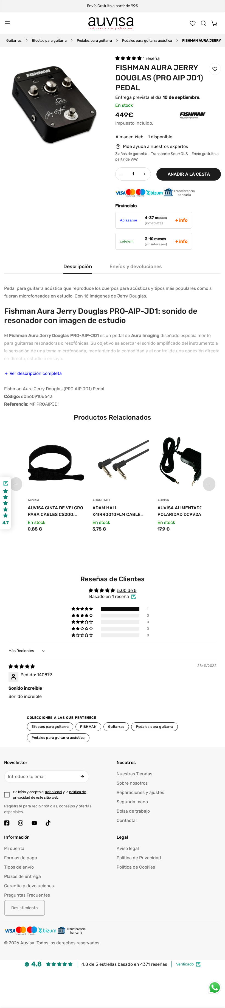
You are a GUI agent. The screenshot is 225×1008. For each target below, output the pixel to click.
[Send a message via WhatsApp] (214, 987)
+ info (181, 220)
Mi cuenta (14, 848)
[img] (22, 666)
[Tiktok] (48, 823)
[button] (203, 23)
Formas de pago (20, 857)
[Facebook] (7, 823)
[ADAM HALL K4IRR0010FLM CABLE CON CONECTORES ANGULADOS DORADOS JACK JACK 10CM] (120, 464)
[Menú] (7, 23)
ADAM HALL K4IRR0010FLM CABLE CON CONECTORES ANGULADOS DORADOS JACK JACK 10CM (116, 511)
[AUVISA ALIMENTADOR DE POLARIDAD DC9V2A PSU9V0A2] (186, 464)
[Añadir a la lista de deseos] (215, 69)
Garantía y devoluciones (29, 885)
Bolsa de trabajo (133, 811)
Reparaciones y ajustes (140, 792)
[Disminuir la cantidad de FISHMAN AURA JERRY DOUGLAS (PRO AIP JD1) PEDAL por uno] (122, 174)
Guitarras (14, 40)
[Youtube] (34, 823)
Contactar (127, 820)
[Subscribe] (82, 776)
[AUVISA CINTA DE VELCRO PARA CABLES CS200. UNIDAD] (56, 464)
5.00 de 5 (127, 590)
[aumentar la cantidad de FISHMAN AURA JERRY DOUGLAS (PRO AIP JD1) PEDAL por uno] (145, 174)
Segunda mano (132, 801)
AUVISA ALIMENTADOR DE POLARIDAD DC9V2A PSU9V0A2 (185, 511)
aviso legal (53, 792)
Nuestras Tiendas (134, 773)
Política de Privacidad (139, 857)
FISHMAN (88, 727)
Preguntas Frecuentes (27, 895)
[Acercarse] (98, 65)
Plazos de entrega (22, 876)
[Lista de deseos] (192, 23)
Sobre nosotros (132, 783)
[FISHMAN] (182, 123)
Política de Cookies (136, 867)
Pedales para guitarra (94, 40)
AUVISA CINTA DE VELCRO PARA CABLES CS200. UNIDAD (55, 511)
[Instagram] (20, 823)
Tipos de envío (19, 867)
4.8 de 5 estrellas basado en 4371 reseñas (124, 964)
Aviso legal (128, 848)
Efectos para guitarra (49, 40)
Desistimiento (24, 907)
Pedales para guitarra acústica (147, 40)
